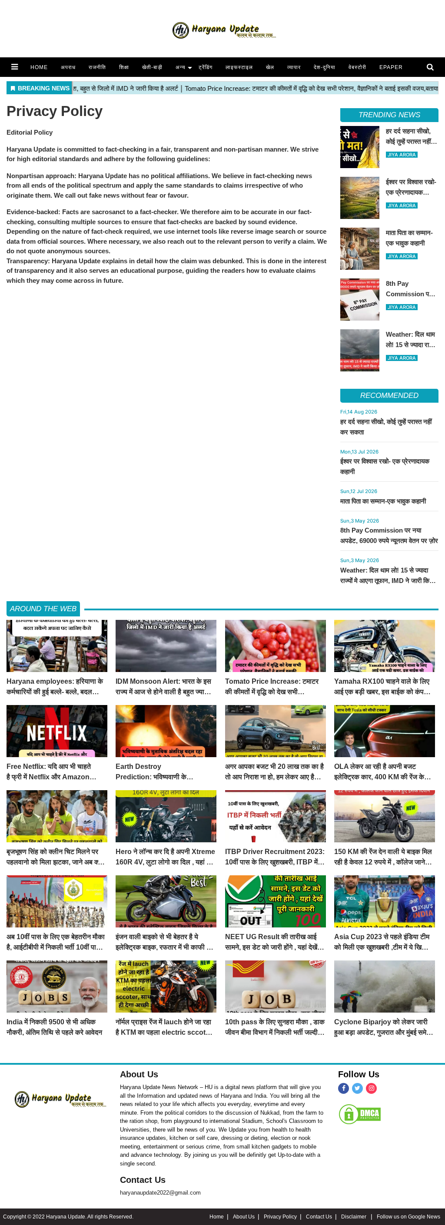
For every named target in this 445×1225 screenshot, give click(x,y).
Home (39, 67)
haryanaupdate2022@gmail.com (160, 1192)
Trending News (389, 115)
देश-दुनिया (324, 67)
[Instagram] (371, 1088)
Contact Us (143, 1180)
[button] (14, 67)
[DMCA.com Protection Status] (360, 1114)
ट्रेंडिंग (206, 67)
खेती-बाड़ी (152, 67)
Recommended (389, 395)
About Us (139, 1074)
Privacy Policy (280, 1217)
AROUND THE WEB (43, 609)
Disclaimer (354, 1217)
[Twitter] (357, 1088)
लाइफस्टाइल (239, 67)
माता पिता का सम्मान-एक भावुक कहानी (383, 501)
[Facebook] (343, 1088)
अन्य (181, 67)
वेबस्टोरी (357, 67)
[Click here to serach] (433, 67)
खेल (270, 67)
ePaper (391, 67)
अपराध (68, 67)
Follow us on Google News (408, 1217)
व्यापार (294, 67)
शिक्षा (124, 67)
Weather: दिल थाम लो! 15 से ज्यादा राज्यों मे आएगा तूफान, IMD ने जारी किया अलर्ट (387, 580)
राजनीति (97, 67)
